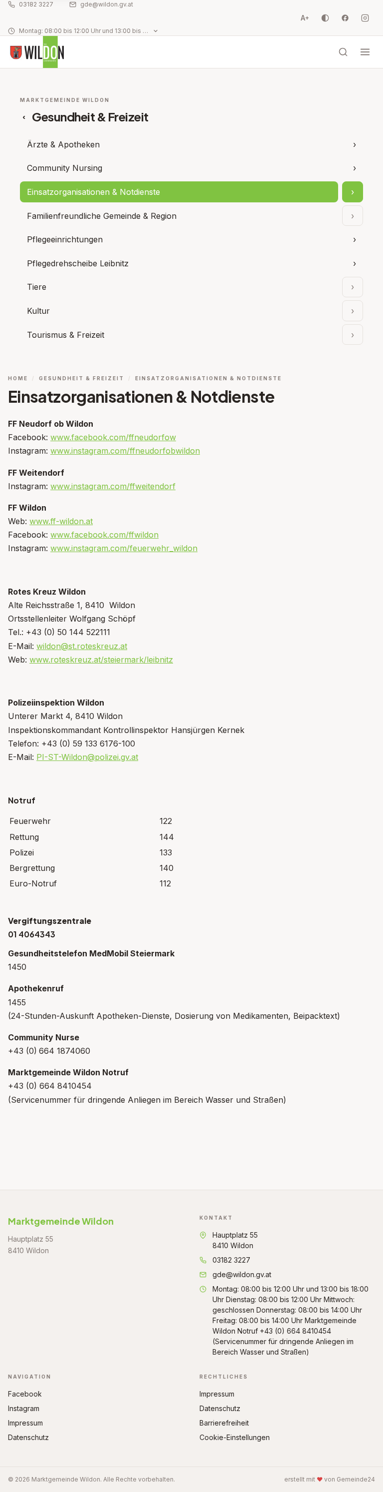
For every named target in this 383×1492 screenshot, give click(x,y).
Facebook (25, 1394)
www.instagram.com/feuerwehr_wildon (123, 548)
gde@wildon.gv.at (106, 4)
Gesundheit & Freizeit (81, 378)
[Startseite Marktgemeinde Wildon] (36, 52)
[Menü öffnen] (365, 52)
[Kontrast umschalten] (325, 18)
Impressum (25, 1423)
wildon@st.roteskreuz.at (81, 646)
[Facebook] (345, 18)
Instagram (23, 1408)
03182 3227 (36, 4)
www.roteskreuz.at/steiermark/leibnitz (101, 660)
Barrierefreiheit (224, 1423)
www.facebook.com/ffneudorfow (113, 437)
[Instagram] (365, 18)
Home (18, 378)
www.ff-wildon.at (61, 521)
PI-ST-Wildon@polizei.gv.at (87, 757)
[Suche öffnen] (343, 52)
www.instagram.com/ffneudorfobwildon (125, 451)
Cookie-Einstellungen (234, 1437)
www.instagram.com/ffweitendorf (113, 486)
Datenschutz (28, 1437)
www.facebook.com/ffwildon (104, 535)
